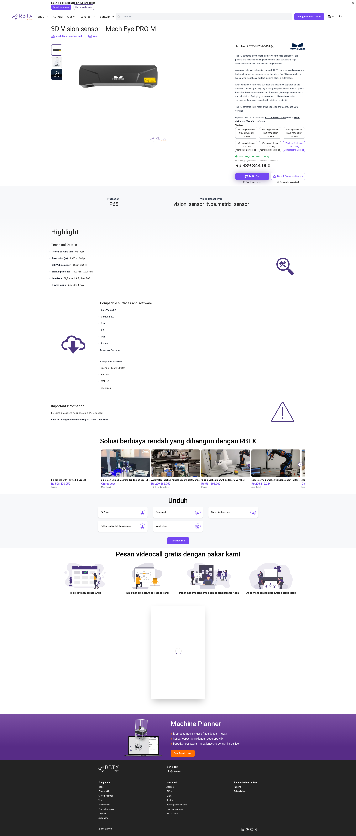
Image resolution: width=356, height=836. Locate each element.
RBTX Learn (172, 813)
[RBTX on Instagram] (251, 829)
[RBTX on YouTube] (247, 829)
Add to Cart (254, 176)
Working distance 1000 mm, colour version (246, 133)
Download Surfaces (110, 350)
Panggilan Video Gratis (309, 16)
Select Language (61, 7)
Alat (69, 16)
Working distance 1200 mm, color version (270, 133)
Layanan (85, 16)
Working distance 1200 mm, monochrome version (270, 146)
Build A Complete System (290, 176)
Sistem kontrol (105, 795)
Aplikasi (58, 16)
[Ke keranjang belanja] (340, 16)
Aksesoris (103, 818)
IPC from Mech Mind (275, 117)
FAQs (169, 791)
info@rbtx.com (173, 771)
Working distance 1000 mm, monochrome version (246, 146)
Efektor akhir (104, 791)
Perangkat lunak (106, 809)
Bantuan (105, 16)
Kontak (169, 800)
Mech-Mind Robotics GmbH (70, 36)
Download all (178, 540)
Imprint (237, 787)
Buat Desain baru (182, 753)
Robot (101, 787)
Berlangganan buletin (176, 804)
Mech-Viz (251, 121)
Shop (40, 16)
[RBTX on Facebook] (256, 829)
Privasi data (239, 791)
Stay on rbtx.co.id (83, 7)
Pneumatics (104, 804)
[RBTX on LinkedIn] (242, 829)
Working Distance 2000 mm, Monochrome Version (294, 146)
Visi (95, 36)
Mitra (168, 795)
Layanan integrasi (174, 809)
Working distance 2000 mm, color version (294, 133)
